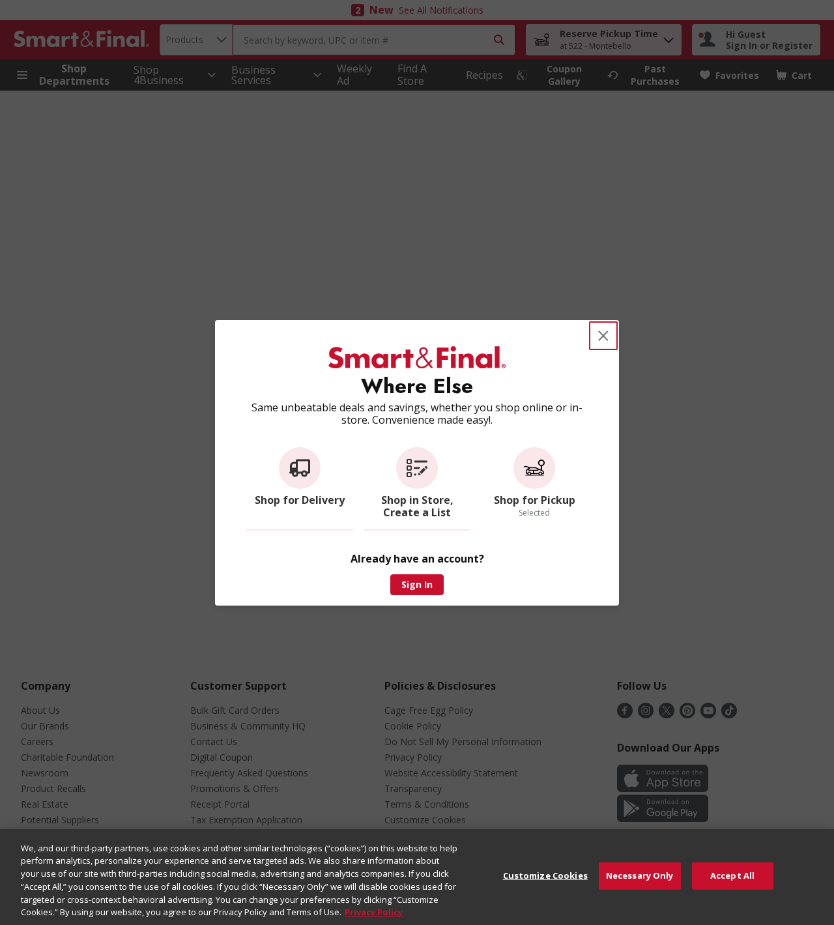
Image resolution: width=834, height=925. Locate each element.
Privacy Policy (374, 911)
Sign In (417, 584)
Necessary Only (640, 875)
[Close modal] (603, 335)
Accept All (732, 875)
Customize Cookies (545, 875)
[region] (417, 877)
